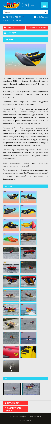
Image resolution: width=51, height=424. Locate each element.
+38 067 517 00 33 (13, 17)
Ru (25, 5)
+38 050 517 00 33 (13, 20)
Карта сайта (25, 420)
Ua (32, 5)
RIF (12, 5)
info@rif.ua (42, 17)
